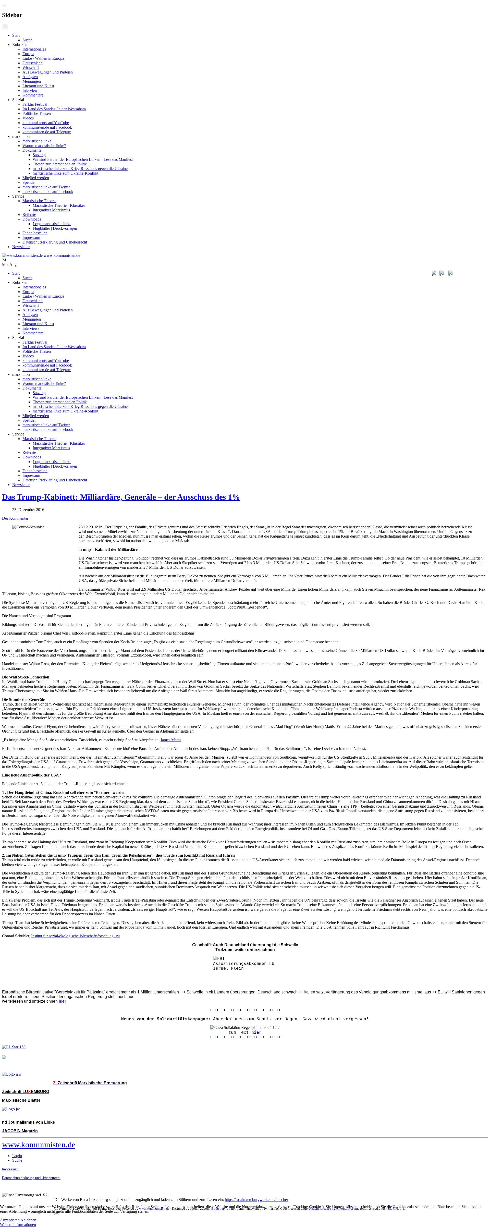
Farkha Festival (34, 104)
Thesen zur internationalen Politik (60, 164)
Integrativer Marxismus (51, 210)
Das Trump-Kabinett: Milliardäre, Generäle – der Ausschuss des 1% (121, 497)
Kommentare (32, 95)
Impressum (31, 237)
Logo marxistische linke (52, 224)
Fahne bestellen (34, 233)
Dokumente (31, 150)
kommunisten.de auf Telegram (46, 132)
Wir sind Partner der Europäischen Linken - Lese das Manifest (83, 159)
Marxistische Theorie (39, 201)
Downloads (31, 219)
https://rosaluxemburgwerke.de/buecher (256, 1199)
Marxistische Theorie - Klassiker (59, 205)
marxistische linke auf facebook (47, 191)
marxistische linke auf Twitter (46, 187)
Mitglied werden (35, 178)
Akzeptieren (10, 1220)
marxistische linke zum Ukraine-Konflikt (65, 173)
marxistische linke (36, 141)
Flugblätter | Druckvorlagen (55, 228)
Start (16, 35)
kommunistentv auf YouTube (45, 122)
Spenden (29, 182)
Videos (28, 118)
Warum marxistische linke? (44, 145)
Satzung (39, 155)
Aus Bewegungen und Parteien (47, 72)
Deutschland (32, 63)
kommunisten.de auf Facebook (47, 127)
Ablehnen (28, 1220)
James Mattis (171, 740)
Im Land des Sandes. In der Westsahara (54, 109)
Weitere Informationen (18, 1224)
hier (256, 1032)
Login (17, 1155)
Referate (29, 214)
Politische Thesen (36, 113)
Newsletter (21, 247)
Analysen (30, 77)
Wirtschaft (30, 67)
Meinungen (31, 81)
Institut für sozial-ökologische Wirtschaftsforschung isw (75, 936)
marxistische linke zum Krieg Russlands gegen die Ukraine (80, 168)
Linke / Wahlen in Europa (43, 58)
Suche (27, 40)
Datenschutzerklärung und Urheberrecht (54, 242)
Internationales (34, 49)
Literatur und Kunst (38, 86)
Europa (28, 54)
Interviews (30, 90)
